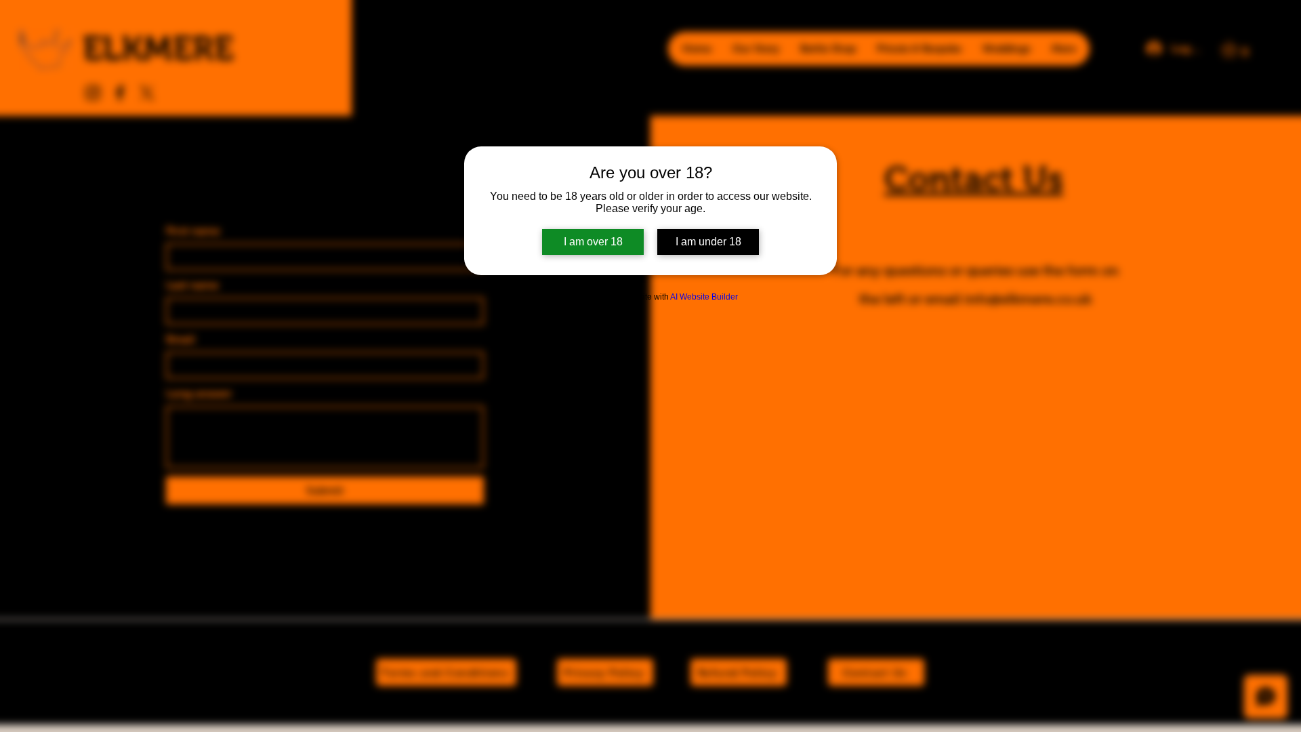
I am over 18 (593, 241)
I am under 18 (708, 241)
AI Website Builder (704, 297)
